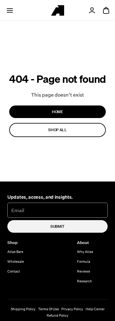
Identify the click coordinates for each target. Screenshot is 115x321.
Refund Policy (57, 315)
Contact (13, 271)
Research (84, 281)
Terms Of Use (48, 309)
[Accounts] (92, 10)
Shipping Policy (23, 309)
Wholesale (15, 261)
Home (57, 111)
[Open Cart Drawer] (106, 10)
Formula (83, 261)
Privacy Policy (72, 309)
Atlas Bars (15, 251)
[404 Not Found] (57, 10)
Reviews (83, 271)
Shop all (57, 129)
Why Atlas (85, 251)
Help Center (95, 309)
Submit (57, 226)
